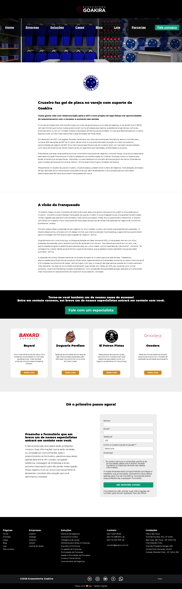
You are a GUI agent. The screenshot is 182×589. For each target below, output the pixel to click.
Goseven (32, 540)
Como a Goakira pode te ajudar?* (120, 445)
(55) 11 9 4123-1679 (114, 540)
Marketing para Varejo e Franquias (75, 543)
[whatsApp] (121, 579)
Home (9, 27)
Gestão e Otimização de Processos (75, 555)
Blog (99, 27)
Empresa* (108, 453)
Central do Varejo (36, 546)
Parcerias (139, 27)
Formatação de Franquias (72, 552)
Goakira (32, 534)
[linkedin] (90, 579)
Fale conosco (167, 27)
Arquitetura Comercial (70, 546)
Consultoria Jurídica (69, 537)
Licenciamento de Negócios (73, 561)
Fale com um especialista (91, 310)
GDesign (32, 537)
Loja (117, 27)
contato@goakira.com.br (117, 545)
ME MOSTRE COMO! (128, 485)
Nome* (107, 421)
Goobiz (32, 543)
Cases (79, 27)
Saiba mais (29, 373)
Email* (107, 429)
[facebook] (113, 579)
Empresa (32, 27)
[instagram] (97, 579)
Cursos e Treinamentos (71, 558)
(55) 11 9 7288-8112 (114, 537)
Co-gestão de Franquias (71, 549)
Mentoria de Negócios (70, 534)
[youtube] (105, 579)
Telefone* (108, 437)
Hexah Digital (100, 586)
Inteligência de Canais (70, 540)
